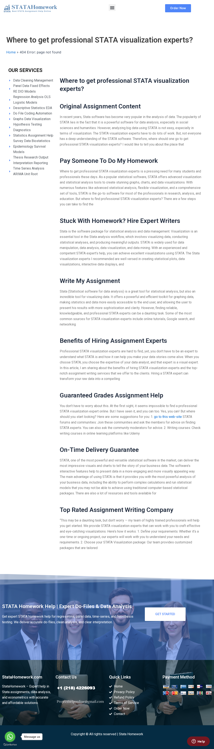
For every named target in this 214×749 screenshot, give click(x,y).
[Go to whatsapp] (10, 736)
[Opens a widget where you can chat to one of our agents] (198, 741)
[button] (112, 7)
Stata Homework (131, 734)
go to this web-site (168, 417)
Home (11, 52)
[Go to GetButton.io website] (10, 744)
